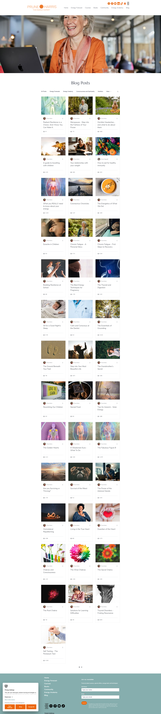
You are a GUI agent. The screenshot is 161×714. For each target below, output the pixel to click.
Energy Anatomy (68, 91)
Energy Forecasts (55, 91)
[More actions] (63, 118)
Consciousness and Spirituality (85, 91)
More (107, 91)
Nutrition (100, 91)
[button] (118, 92)
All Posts (43, 91)
